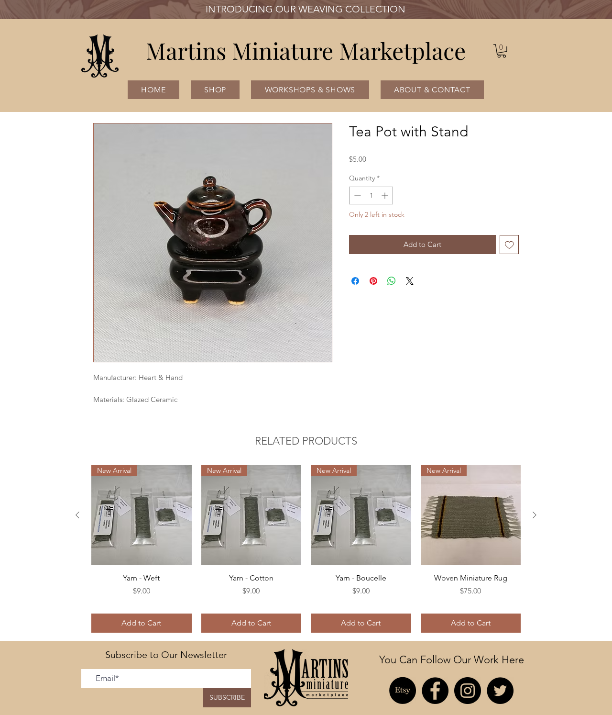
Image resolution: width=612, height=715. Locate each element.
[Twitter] (500, 690)
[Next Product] (534, 515)
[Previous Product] (77, 515)
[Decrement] (356, 195)
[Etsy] (402, 690)
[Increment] (386, 195)
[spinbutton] (371, 195)
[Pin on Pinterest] (373, 281)
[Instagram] (467, 690)
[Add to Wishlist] (509, 245)
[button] (501, 51)
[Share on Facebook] (355, 281)
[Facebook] (435, 690)
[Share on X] (409, 281)
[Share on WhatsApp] (391, 281)
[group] (306, 549)
